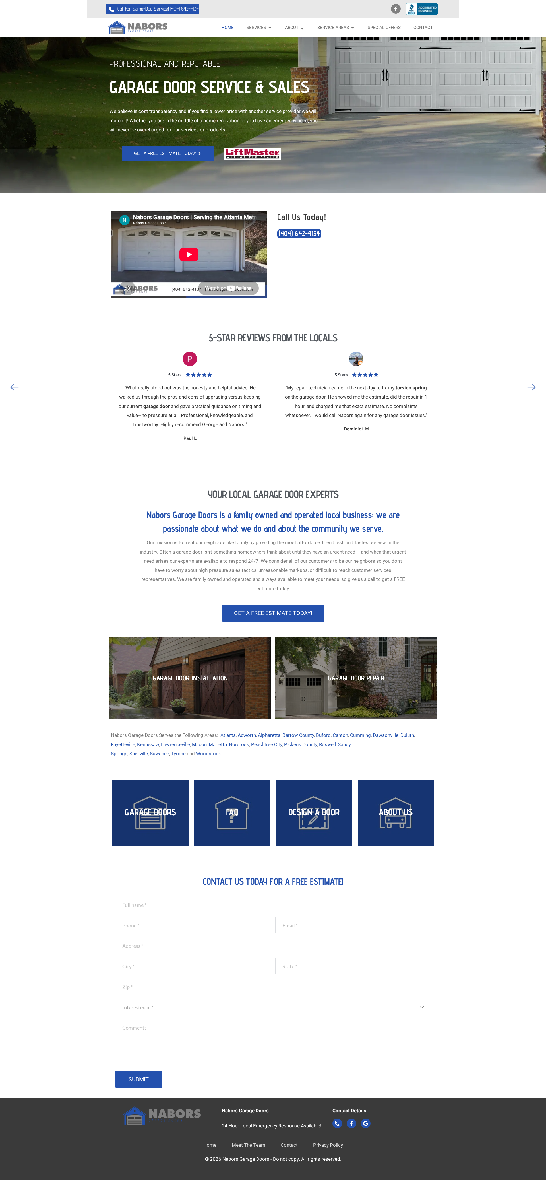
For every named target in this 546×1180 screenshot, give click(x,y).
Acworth (247, 735)
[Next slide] (531, 387)
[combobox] (273, 1007)
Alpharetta (269, 735)
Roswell (327, 744)
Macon (199, 744)
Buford (323, 735)
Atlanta (228, 735)
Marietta (218, 744)
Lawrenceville (175, 744)
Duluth (407, 735)
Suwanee (159, 753)
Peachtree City (266, 744)
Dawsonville (385, 735)
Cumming (360, 735)
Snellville (138, 753)
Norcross (239, 744)
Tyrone (178, 753)
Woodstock (208, 753)
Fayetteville (123, 744)
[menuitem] (227, 28)
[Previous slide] (14, 387)
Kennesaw (148, 744)
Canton (340, 735)
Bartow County (298, 735)
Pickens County (300, 744)
